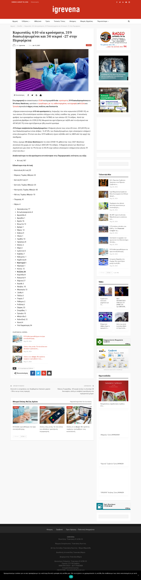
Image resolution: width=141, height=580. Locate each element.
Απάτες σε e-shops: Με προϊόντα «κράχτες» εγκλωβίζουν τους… (34, 358)
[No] (138, 575)
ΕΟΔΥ (41, 100)
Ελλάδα (89, 45)
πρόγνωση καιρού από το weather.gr (113, 369)
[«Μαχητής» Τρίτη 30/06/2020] (113, 421)
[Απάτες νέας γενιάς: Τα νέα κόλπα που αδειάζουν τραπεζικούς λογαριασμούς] (17, 349)
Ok (71, 577)
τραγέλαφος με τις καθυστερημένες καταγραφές (57, 103)
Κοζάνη (82, 103)
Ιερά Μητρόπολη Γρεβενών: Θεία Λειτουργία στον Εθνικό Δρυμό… (119, 194)
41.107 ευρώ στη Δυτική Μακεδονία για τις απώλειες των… (118, 217)
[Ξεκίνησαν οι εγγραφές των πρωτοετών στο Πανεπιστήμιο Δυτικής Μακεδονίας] (103, 240)
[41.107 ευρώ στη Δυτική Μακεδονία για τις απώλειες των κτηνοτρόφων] (103, 217)
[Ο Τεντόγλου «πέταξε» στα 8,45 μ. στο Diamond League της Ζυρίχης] (103, 228)
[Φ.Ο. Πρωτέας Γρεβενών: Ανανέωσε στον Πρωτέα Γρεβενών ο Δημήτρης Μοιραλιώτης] (103, 182)
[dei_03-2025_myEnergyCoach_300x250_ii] (113, 68)
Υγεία (47, 21)
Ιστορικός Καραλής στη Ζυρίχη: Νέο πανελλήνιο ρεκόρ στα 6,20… (117, 261)
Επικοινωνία (35, 2)
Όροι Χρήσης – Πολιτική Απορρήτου (80, 530)
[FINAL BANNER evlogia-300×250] (113, 100)
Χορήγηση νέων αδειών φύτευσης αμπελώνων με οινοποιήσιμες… (117, 205)
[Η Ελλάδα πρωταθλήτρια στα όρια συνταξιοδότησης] (17, 339)
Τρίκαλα (16, 106)
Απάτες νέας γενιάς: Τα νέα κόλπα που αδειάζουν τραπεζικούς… (35, 348)
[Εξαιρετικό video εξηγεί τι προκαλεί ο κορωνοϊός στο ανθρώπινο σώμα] (105, 317)
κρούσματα (63, 100)
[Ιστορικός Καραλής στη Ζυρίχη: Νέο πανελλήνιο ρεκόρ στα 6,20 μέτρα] (103, 261)
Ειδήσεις (25, 21)
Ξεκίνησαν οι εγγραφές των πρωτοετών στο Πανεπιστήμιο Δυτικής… (119, 240)
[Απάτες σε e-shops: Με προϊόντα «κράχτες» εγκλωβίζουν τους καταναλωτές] (17, 359)
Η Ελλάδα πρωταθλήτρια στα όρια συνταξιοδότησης (34, 337)
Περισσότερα (102, 21)
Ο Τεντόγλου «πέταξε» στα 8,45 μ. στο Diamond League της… (118, 228)
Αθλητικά (37, 21)
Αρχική (15, 21)
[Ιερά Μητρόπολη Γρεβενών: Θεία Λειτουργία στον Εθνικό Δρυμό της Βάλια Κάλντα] (103, 194)
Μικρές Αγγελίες (86, 21)
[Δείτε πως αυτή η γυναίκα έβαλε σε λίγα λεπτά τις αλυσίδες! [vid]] (121, 317)
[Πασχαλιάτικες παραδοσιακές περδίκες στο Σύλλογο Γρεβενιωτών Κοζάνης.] (113, 391)
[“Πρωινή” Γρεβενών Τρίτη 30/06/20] (113, 450)
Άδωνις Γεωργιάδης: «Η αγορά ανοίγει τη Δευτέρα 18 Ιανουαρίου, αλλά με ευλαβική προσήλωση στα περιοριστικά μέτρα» (76, 391)
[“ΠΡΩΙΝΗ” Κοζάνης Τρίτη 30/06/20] (113, 479)
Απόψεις (73, 21)
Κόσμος (50, 530)
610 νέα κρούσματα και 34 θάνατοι (25, 368)
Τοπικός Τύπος (59, 21)
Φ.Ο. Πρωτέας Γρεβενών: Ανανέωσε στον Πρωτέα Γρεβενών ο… (117, 182)
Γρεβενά (59, 530)
